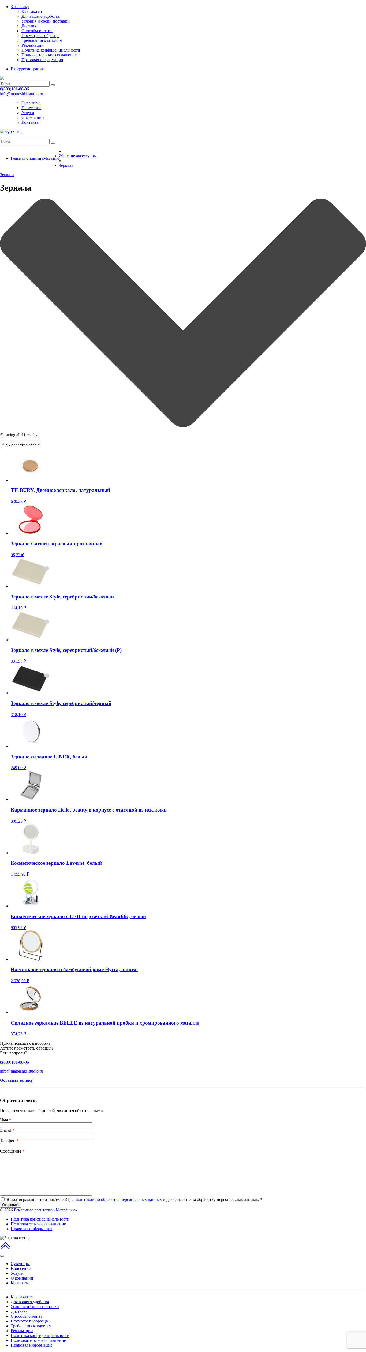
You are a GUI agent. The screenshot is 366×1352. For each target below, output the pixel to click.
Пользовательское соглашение (49, 55)
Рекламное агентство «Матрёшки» (45, 1210)
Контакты (30, 122)
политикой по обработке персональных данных (118, 1199)
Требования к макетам (41, 40)
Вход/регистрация (27, 69)
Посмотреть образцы (40, 35)
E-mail (7, 1130)
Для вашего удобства (40, 16)
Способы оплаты (37, 30)
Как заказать (32, 11)
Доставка (29, 26)
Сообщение (12, 1151)
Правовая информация (42, 59)
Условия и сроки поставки (45, 21)
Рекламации (32, 45)
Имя (5, 1119)
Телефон (9, 1140)
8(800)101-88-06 (14, 89)
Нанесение (31, 107)
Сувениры (30, 103)
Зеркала (7, 174)
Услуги (27, 112)
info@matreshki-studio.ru (21, 94)
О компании (32, 117)
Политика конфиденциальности (50, 50)
